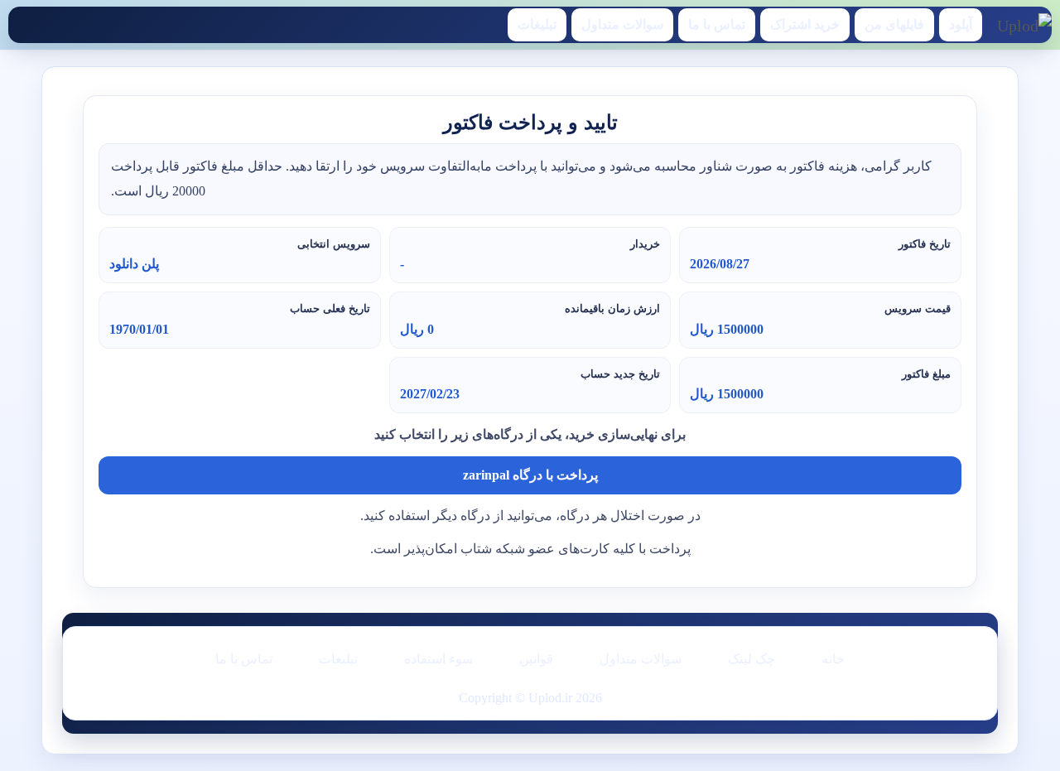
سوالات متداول (622, 24)
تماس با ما (716, 24)
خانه (833, 659)
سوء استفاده (438, 659)
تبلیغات (537, 24)
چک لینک (751, 659)
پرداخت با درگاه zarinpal (530, 475)
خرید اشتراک (805, 24)
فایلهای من (894, 24)
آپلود (960, 24)
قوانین (536, 659)
